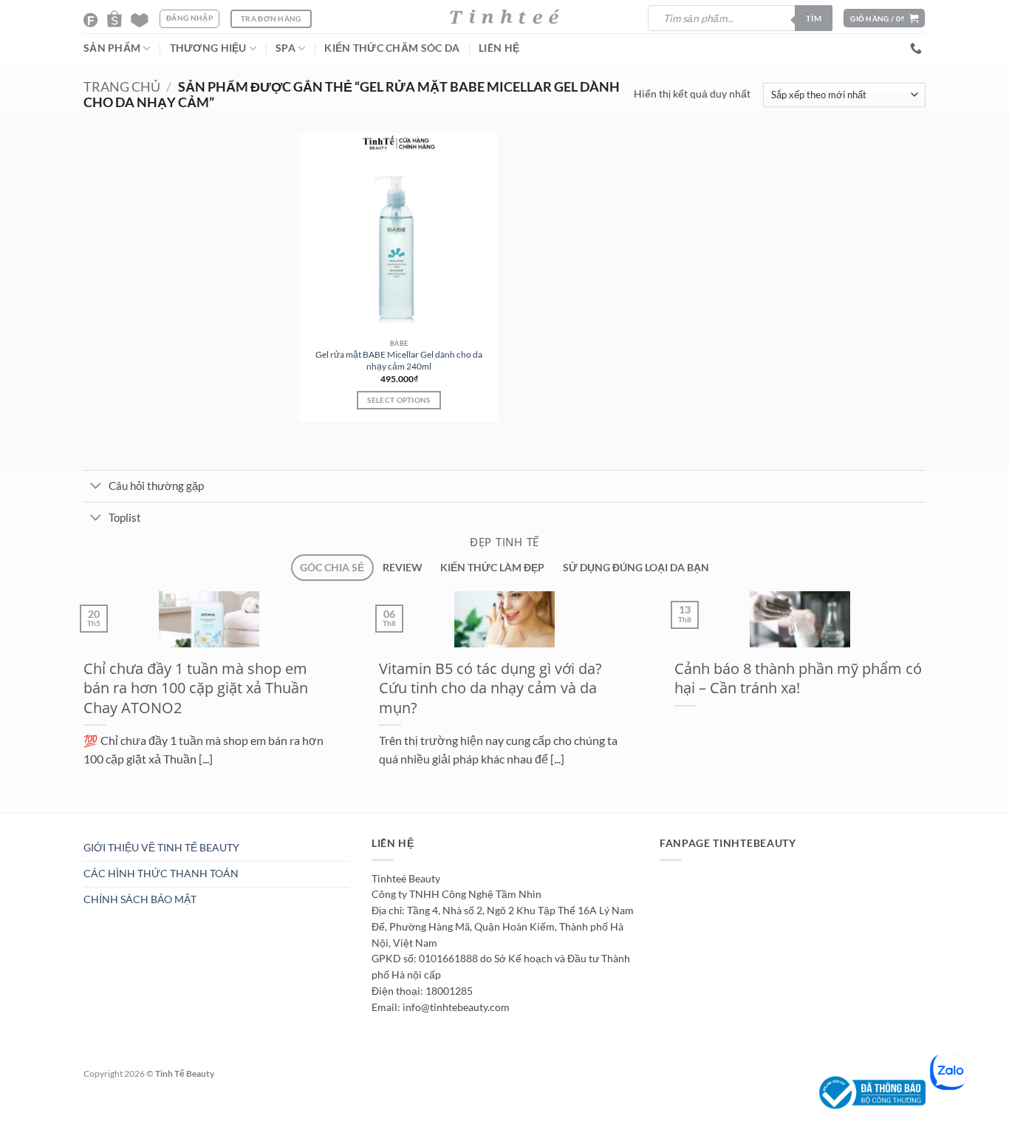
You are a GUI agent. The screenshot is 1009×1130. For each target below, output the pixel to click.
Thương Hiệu (208, 48)
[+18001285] (918, 48)
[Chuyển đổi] (95, 487)
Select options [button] (398, 399)
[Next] (108, 820)
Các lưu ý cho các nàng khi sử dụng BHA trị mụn (413, 678)
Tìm (813, 18)
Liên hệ (499, 48)
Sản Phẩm (111, 48)
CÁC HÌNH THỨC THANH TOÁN (161, 873)
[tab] (332, 568)
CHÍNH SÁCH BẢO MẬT (139, 899)
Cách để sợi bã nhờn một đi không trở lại (705, 678)
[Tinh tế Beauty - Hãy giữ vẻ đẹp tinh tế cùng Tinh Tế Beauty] (504, 17)
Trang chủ (121, 87)
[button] (884, 18)
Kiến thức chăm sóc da (391, 48)
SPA (285, 48)
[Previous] (73, 820)
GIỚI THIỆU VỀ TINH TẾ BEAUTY (161, 848)
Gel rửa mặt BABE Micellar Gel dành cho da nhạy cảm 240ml (398, 360)
